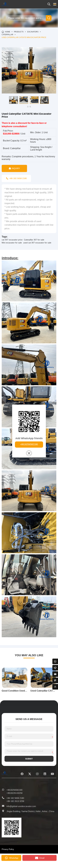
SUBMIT (29, 759)
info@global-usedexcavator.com (21, 806)
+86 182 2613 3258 (15, 801)
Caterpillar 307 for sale (34, 240)
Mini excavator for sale (12, 243)
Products (19, 32)
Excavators (32, 32)
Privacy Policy (8, 849)
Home (7, 32)
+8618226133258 (14, 793)
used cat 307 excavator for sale (37, 243)
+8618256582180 (29, 444)
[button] (4, 100)
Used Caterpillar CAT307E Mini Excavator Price (24, 37)
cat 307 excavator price (12, 240)
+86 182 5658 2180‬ (15, 798)
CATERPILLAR (7, 35)
